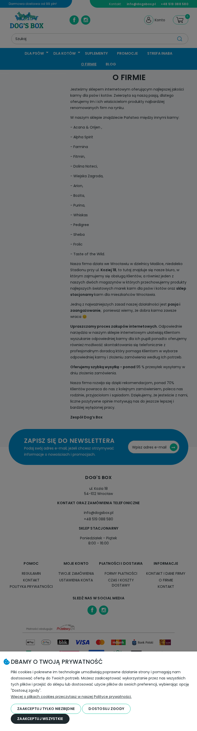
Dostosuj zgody (106, 708)
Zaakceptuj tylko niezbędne (46, 708)
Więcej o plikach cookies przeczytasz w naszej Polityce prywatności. (71, 696)
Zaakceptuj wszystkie (40, 718)
